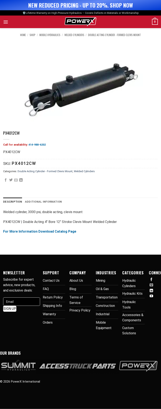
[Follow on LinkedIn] (151, 291)
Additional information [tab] (43, 201)
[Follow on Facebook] (151, 279)
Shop (32, 35)
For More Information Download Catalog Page (39, 231)
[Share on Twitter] (11, 180)
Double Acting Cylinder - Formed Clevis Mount (114, 35)
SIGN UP (9, 309)
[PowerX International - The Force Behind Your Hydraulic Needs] (80, 21)
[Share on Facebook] (5, 180)
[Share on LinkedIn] (21, 180)
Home (23, 35)
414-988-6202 (37, 144)
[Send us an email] (151, 285)
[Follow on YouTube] (151, 296)
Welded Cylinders (74, 35)
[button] (5, 22)
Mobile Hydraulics (49, 35)
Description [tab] (12, 201)
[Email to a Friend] (16, 180)
